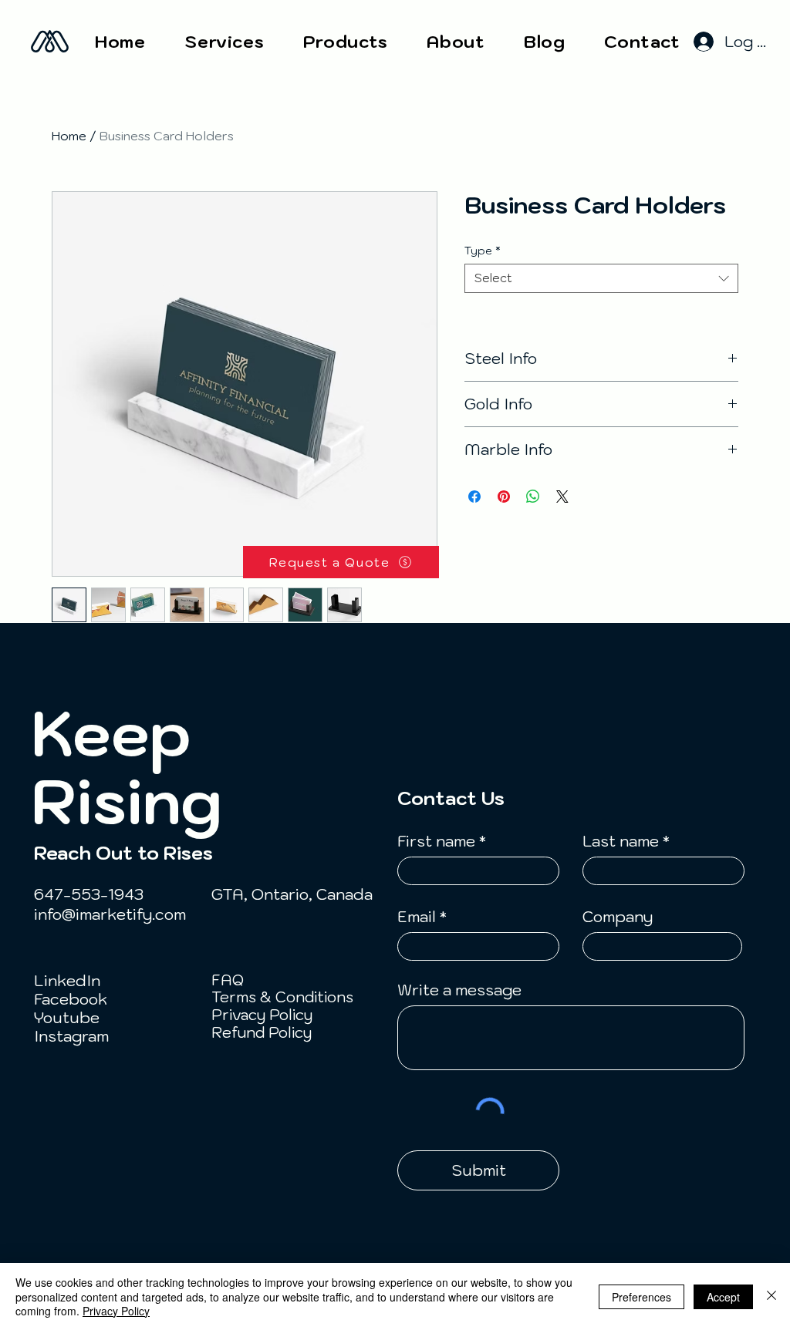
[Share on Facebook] (474, 496)
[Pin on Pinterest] (504, 496)
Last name (620, 841)
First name (436, 841)
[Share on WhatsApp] (533, 496)
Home (69, 135)
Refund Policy (261, 1032)
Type (482, 251)
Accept (723, 1297)
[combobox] (601, 278)
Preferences (641, 1297)
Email (416, 916)
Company (617, 916)
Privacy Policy (261, 1014)
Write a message (459, 990)
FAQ (227, 980)
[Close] (771, 1296)
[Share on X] (562, 496)
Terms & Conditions (282, 997)
